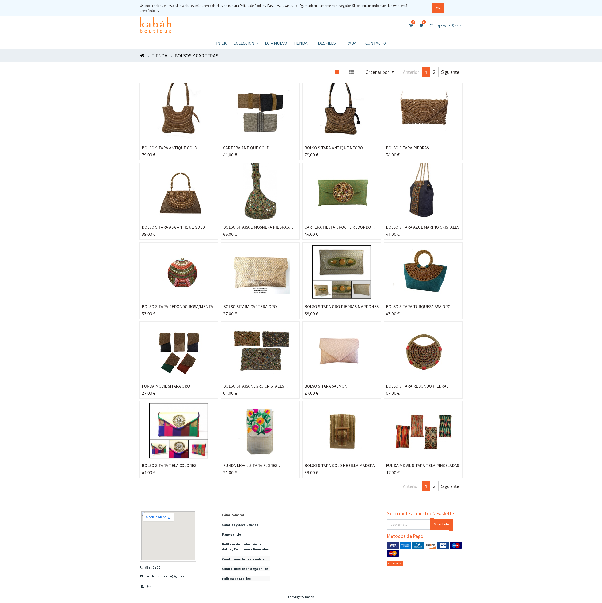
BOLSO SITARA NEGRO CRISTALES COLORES (253, 386)
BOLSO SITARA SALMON (326, 386)
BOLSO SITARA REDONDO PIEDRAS (417, 386)
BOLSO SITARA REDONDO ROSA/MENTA (177, 306)
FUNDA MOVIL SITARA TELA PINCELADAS (422, 465)
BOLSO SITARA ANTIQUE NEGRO (334, 147)
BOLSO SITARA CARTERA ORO (250, 306)
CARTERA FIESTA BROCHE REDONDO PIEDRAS (338, 227)
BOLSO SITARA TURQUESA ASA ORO (418, 306)
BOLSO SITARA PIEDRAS (407, 147)
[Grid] (337, 72)
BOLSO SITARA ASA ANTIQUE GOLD (173, 227)
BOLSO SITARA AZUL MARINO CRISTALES (422, 227)
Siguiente (450, 72)
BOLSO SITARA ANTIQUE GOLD (169, 147)
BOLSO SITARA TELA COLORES (169, 465)
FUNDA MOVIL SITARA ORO (166, 386)
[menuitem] (222, 43)
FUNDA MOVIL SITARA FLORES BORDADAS (250, 466)
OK (438, 8)
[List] (351, 72)
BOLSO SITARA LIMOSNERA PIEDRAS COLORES (256, 227)
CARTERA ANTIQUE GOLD (246, 147)
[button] (380, 72)
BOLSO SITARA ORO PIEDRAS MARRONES (342, 306)
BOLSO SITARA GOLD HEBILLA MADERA (340, 465)
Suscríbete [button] (441, 524)
